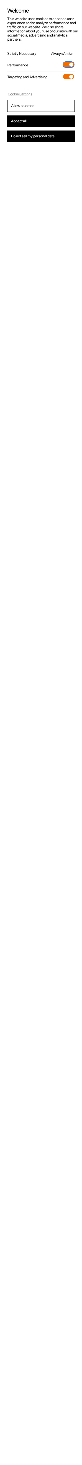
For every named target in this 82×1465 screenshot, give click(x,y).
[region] (41, 732)
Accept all (19, 121)
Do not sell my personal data (33, 136)
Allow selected (22, 106)
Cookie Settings (20, 94)
